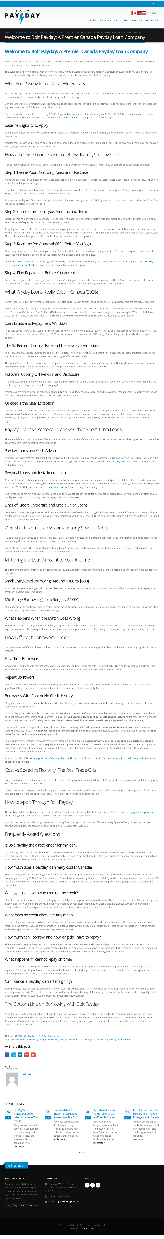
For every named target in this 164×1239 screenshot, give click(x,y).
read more (19, 1146)
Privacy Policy (11, 1205)
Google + (26, 1054)
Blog (125, 20)
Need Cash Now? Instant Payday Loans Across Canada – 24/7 (65, 1113)
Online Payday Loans (51, 1036)
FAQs (116, 20)
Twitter (13, 1054)
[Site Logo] (22, 17)
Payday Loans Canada (76, 1039)
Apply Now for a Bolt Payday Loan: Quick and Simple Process (104, 1113)
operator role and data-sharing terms (76, 117)
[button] (79, 1152)
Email (33, 1054)
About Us (137, 20)
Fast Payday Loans (35, 1039)
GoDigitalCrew (88, 1228)
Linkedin (98, 1185)
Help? (155, 3)
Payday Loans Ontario (98, 1039)
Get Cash (104, 20)
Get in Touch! (16, 1165)
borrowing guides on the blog (122, 758)
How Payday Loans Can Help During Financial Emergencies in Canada (146, 1113)
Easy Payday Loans (17, 1039)
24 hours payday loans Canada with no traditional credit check (58, 758)
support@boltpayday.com (67, 1201)
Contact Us (151, 20)
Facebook (7, 1054)
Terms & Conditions (28, 1205)
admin (33, 1036)
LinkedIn (20, 1054)
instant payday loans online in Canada (128, 461)
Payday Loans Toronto (120, 1039)
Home (93, 20)
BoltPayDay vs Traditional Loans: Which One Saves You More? (26, 1115)
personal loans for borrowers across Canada (52, 487)
